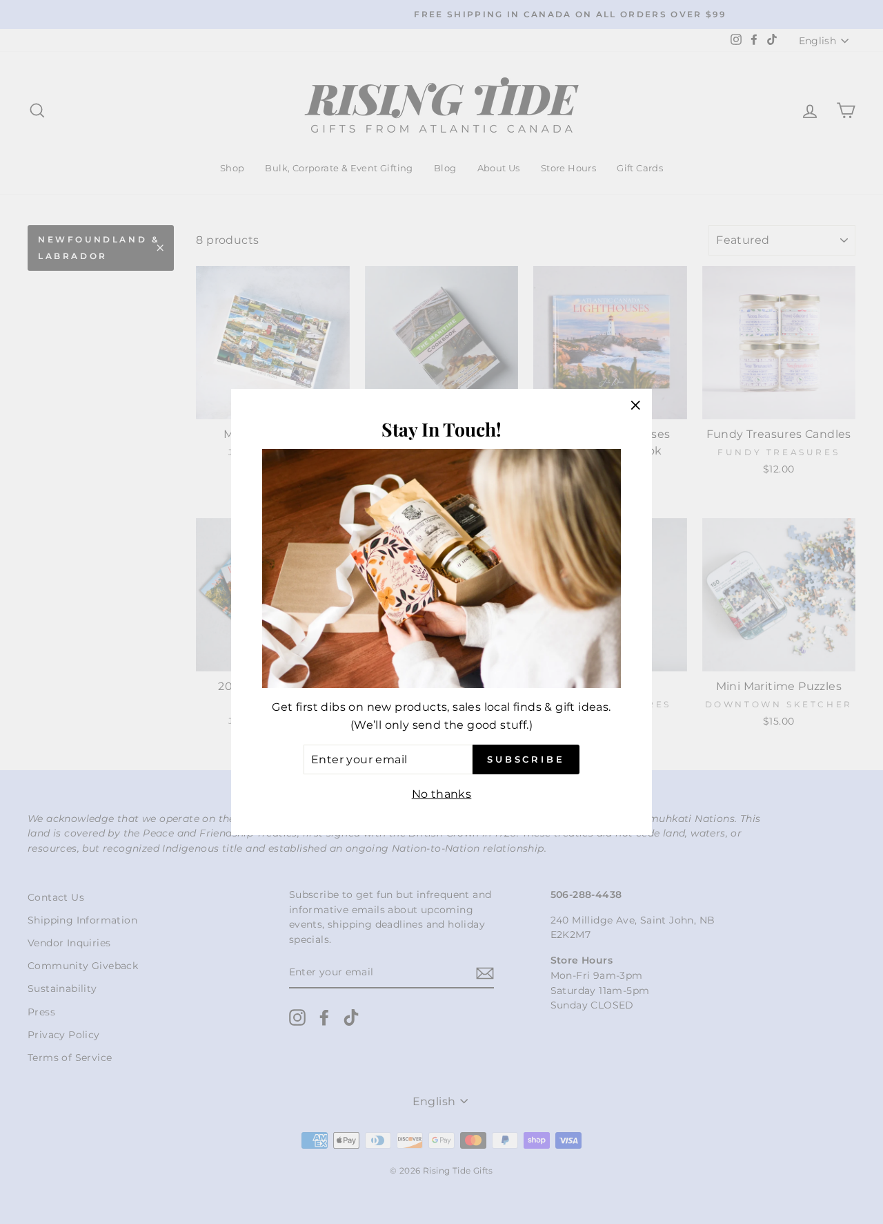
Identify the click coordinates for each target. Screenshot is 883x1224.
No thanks (442, 794)
